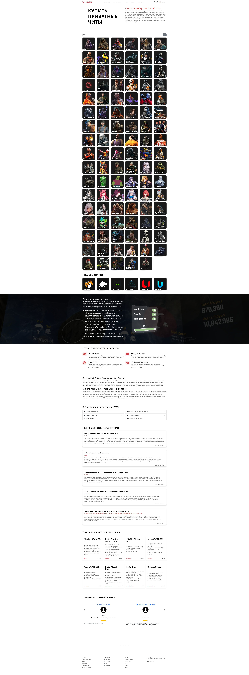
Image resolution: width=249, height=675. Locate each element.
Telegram (107, 661)
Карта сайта (87, 665)
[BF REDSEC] (88, 98)
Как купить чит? (90, 418)
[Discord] (155, 2)
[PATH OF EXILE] (117, 112)
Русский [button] (163, 2)
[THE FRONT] (160, 249)
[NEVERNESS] (103, 195)
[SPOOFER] (88, 85)
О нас (132, 2)
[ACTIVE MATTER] (146, 112)
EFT (126, 663)
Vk (106, 663)
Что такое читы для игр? (134, 415)
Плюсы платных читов (91, 415)
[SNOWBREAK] (160, 181)
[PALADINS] (146, 153)
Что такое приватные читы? (135, 418)
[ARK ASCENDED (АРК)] (160, 208)
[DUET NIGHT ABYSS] (88, 208)
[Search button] (165, 34)
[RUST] (117, 43)
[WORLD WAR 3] (160, 167)
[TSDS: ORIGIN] (131, 195)
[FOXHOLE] (103, 126)
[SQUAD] (117, 126)
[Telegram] (157, 2)
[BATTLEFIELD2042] (103, 98)
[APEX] (88, 43)
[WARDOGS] (88, 71)
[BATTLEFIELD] (146, 85)
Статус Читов (140, 2)
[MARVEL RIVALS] (88, 112)
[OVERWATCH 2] (160, 98)
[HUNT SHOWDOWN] (103, 85)
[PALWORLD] (103, 222)
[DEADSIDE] (146, 140)
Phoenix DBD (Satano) (103, 605)
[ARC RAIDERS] (103, 71)
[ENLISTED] (88, 126)
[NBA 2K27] (160, 140)
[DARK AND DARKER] (117, 236)
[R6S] (146, 57)
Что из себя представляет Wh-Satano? (138, 411)
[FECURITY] (103, 284)
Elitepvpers (151, 661)
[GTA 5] (160, 126)
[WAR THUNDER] (160, 112)
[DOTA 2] (131, 98)
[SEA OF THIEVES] (88, 140)
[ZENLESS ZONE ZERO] (160, 195)
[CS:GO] (146, 263)
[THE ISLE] (88, 222)
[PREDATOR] (117, 284)
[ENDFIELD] (146, 195)
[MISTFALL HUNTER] (103, 140)
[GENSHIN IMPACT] (131, 181)
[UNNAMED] (146, 284)
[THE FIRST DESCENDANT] (103, 208)
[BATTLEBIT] (88, 249)
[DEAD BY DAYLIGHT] (160, 57)
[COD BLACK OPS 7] (146, 71)
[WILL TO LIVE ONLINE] (160, 222)
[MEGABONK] (146, 236)
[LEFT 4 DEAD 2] (117, 140)
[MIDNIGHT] (131, 284)
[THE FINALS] (103, 153)
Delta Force (128, 661)
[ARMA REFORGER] (131, 126)
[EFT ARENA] (160, 43)
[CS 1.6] (117, 263)
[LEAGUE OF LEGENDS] (131, 263)
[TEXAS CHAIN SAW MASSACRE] (131, 249)
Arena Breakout (129, 659)
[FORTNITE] (117, 71)
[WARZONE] (131, 71)
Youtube (108, 665)
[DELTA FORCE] (117, 57)
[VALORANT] (103, 57)
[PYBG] (103, 43)
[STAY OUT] (146, 222)
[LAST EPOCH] (131, 112)
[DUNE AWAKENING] (117, 208)
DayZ (126, 665)
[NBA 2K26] (88, 153)
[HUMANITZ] (131, 236)
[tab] (119, 646)
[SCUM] (131, 140)
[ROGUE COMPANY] (160, 153)
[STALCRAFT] (131, 222)
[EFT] (146, 43)
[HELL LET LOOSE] (117, 167)
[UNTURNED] (117, 181)
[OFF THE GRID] (88, 167)
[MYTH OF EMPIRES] (103, 249)
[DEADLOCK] (146, 98)
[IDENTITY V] (117, 249)
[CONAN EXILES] (131, 208)
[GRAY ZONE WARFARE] (131, 167)
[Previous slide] (84, 610)
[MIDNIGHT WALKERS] (103, 236)
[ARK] (146, 208)
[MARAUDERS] (88, 263)
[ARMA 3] (146, 126)
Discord (108, 659)
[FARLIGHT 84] (103, 167)
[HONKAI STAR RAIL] (117, 195)
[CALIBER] (88, 181)
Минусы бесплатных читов (92, 411)
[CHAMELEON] (131, 85)
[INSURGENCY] (146, 167)
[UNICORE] (160, 284)
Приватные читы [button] (117, 2)
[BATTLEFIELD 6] (160, 85)
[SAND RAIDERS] (117, 85)
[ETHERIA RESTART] (146, 181)
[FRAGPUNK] (117, 153)
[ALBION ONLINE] (88, 236)
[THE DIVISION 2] (131, 153)
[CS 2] (88, 57)
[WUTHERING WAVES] (88, 195)
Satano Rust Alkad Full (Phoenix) (145, 605)
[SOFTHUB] (88, 284)
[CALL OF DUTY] (160, 71)
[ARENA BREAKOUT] (131, 57)
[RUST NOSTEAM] (160, 236)
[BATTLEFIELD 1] (117, 98)
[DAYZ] (131, 43)
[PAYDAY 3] (146, 249)
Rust (126, 667)
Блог (126, 2)
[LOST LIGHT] (103, 263)
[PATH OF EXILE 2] (103, 112)
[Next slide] (164, 610)
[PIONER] (117, 222)
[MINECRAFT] (103, 181)
